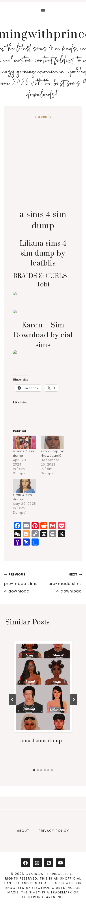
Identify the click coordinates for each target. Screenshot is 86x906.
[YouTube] (60, 862)
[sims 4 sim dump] (24, 486)
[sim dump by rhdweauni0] (52, 442)
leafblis (43, 253)
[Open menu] (43, 10)
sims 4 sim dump (22, 497)
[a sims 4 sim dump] (24, 442)
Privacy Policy (54, 830)
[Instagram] (37, 862)
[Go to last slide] (12, 699)
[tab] (34, 770)
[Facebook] (25, 862)
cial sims (43, 335)
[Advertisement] (43, 165)
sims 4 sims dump (40, 741)
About (23, 830)
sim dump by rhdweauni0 (52, 453)
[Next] (73, 699)
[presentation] (43, 686)
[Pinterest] (48, 862)
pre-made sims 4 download (21, 583)
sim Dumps (43, 117)
